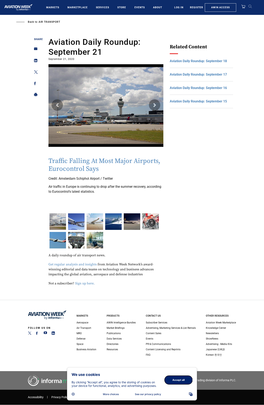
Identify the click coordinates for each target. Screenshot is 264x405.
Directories (112, 344)
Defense (81, 338)
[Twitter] (29, 334)
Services (102, 7)
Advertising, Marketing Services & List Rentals (171, 328)
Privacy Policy (60, 397)
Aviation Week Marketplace (221, 322)
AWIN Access (220, 7)
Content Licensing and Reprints (163, 349)
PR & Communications (158, 344)
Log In (178, 7)
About (157, 7)
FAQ (148, 354)
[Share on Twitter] (34, 72)
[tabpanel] (106, 129)
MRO (79, 333)
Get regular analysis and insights (72, 264)
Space (80, 344)
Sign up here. (85, 283)
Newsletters (212, 333)
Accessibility (36, 397)
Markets (52, 7)
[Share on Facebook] (34, 84)
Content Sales (153, 333)
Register (196, 7)
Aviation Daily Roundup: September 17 (198, 74)
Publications (114, 333)
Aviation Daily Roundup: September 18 (198, 61)
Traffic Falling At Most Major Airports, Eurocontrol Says (104, 165)
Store (121, 7)
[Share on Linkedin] (34, 61)
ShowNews (212, 338)
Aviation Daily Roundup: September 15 (198, 101)
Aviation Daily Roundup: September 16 (198, 88)
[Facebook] (37, 334)
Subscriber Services (156, 322)
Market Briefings (116, 328)
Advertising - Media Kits (219, 344)
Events (139, 7)
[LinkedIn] (53, 334)
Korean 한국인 (214, 354)
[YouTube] (45, 334)
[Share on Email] (34, 50)
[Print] (34, 95)
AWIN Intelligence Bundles (121, 322)
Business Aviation (86, 349)
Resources (112, 349)
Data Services (114, 338)
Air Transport (49, 21)
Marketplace (77, 7)
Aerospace (82, 322)
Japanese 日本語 (215, 349)
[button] (57, 105)
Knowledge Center (216, 328)
